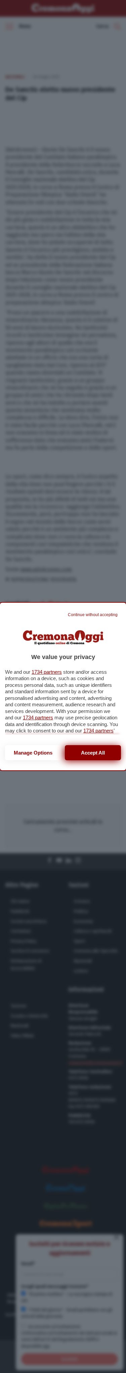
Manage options (33, 753)
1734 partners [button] (47, 672)
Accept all (93, 753)
